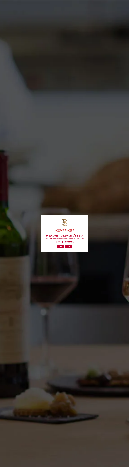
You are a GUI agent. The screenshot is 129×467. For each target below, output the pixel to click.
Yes (60, 246)
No (68, 246)
